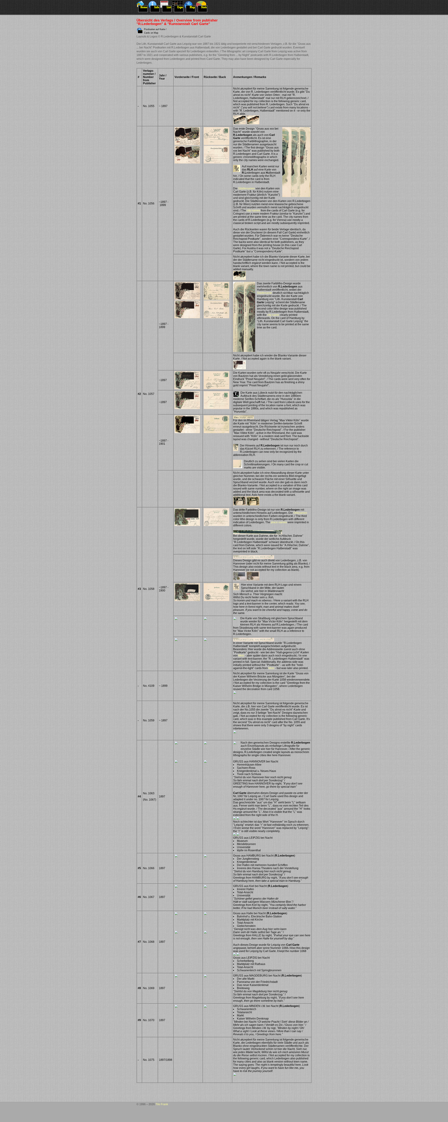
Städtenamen (246, 188)
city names (253, 210)
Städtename (264, 292)
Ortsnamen (300, 512)
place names (279, 522)
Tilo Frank (162, 1104)
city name (273, 314)
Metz (241, 655)
